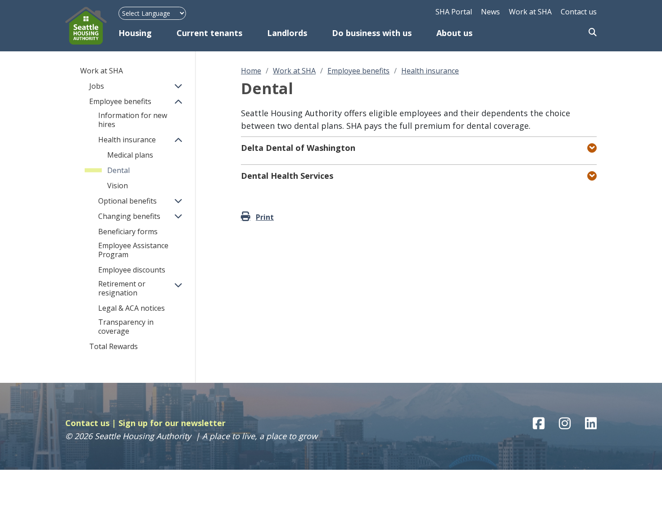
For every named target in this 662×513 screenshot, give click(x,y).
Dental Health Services (287, 175)
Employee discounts (131, 269)
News (490, 12)
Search (593, 32)
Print (265, 217)
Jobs (96, 86)
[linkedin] (591, 423)
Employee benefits (120, 101)
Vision (117, 185)
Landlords (287, 32)
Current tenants (209, 32)
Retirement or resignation (121, 288)
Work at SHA (530, 12)
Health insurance (127, 139)
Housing (135, 32)
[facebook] (538, 423)
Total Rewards (113, 346)
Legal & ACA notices (131, 308)
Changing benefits (129, 216)
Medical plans (130, 154)
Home (251, 71)
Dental (118, 170)
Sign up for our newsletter (172, 423)
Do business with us (372, 32)
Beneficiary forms (128, 231)
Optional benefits (127, 200)
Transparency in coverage (126, 327)
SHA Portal (453, 12)
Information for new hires (132, 120)
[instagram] (565, 423)
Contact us (579, 12)
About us (454, 32)
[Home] (92, 26)
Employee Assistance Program (133, 250)
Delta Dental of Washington (298, 147)
